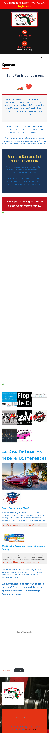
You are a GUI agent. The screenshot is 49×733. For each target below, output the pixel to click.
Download (19, 670)
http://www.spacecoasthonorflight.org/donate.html (23, 525)
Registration (25, 6)
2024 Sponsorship (7, 670)
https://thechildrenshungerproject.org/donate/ (21, 562)
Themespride (31, 729)
